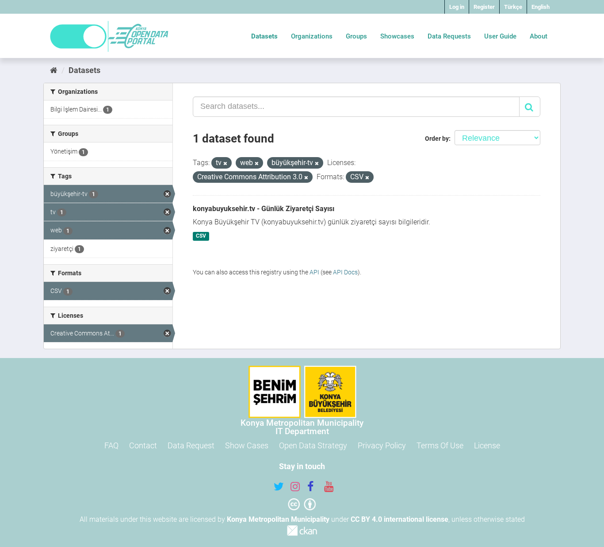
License (487, 445)
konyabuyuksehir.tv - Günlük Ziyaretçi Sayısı (263, 208)
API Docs (345, 272)
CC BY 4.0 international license (399, 519)
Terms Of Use (440, 445)
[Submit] (529, 106)
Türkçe (513, 7)
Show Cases (246, 445)
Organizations (312, 36)
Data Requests (449, 36)
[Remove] (225, 163)
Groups (356, 36)
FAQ (111, 445)
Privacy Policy (382, 445)
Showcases (397, 36)
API (314, 272)
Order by (437, 138)
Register (484, 7)
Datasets (264, 36)
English (540, 7)
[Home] (53, 70)
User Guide (500, 36)
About (538, 36)
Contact (143, 445)
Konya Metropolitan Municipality (278, 519)
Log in (456, 7)
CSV (201, 236)
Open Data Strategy (313, 445)
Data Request (191, 445)
